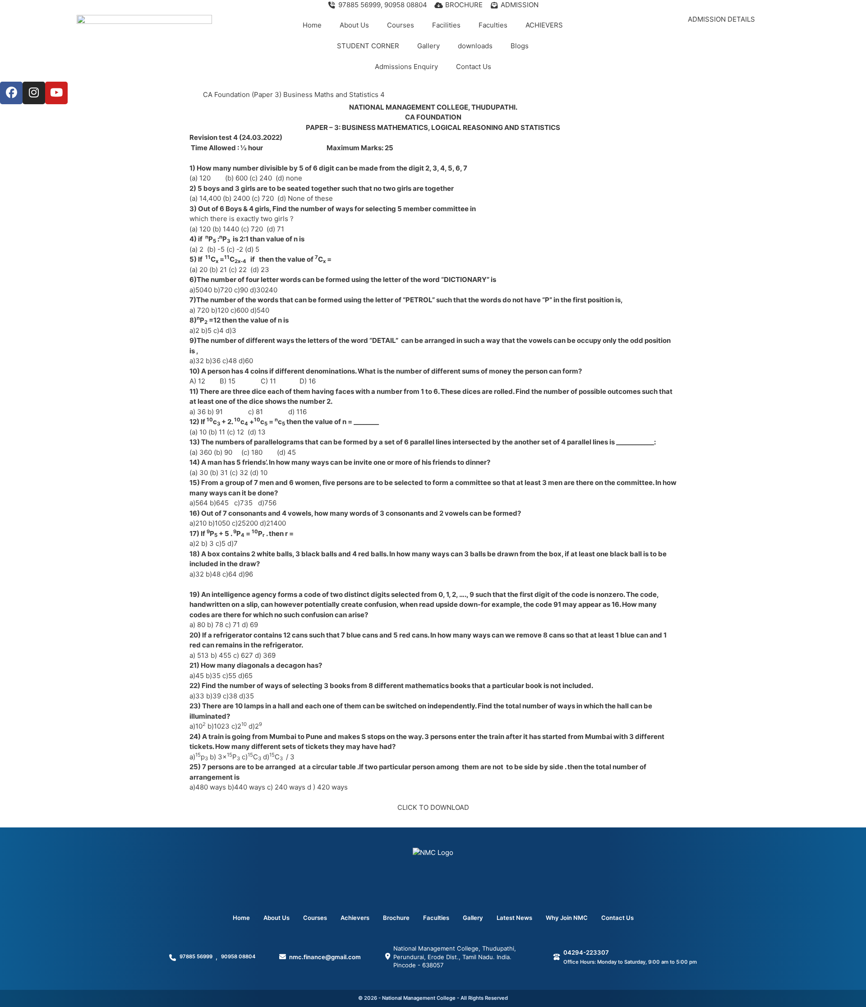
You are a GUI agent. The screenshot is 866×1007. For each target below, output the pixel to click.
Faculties (493, 25)
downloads (475, 46)
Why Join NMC (567, 917)
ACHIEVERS (544, 25)
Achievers (355, 917)
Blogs (520, 46)
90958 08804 (238, 956)
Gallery (428, 46)
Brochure (396, 917)
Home (312, 25)
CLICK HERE (721, 37)
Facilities (446, 25)
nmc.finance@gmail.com (325, 957)
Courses (400, 25)
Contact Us (473, 66)
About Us (354, 25)
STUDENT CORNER (368, 46)
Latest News (514, 917)
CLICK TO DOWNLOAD (433, 807)
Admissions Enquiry (406, 66)
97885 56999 (196, 956)
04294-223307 (586, 952)
